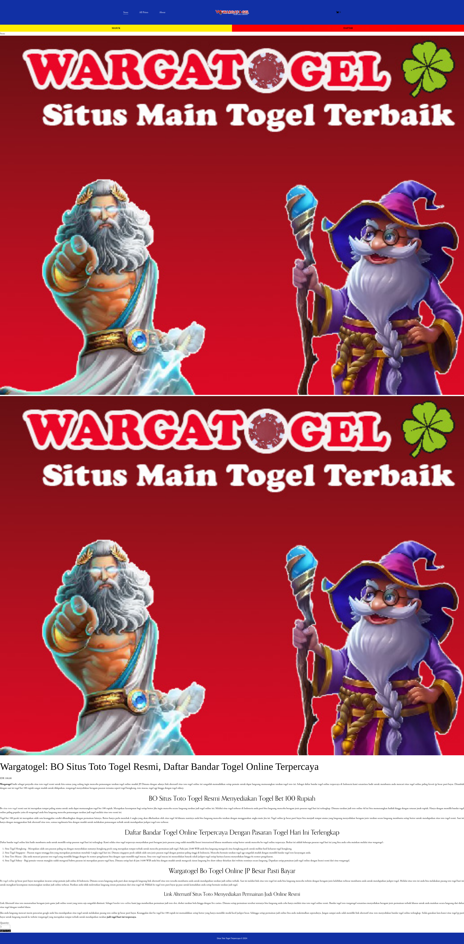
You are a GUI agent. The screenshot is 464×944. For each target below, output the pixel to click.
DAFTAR (348, 28)
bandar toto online (122, 903)
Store (2, 33)
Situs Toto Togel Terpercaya (228, 938)
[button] (5, 931)
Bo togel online (7, 880)
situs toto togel (10, 808)
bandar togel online (16, 842)
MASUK (116, 28)
